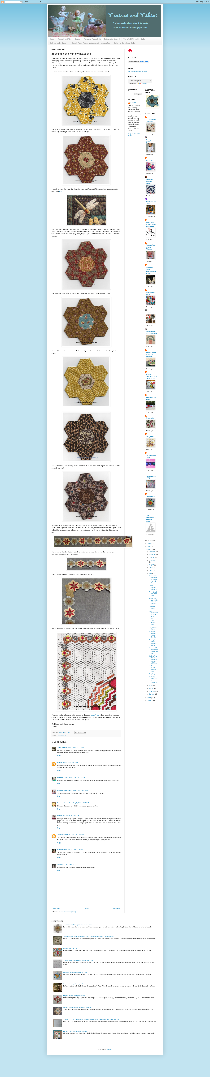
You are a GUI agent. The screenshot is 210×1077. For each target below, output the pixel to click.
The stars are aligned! (153, 628)
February (152, 691)
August (151, 565)
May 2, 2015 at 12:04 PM (75, 835)
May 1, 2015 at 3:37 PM (76, 748)
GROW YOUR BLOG (70, 948)
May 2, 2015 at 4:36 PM (69, 864)
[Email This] (75, 732)
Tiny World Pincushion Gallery (134, 39)
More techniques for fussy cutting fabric (153, 614)
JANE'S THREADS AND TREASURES (151, 377)
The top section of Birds (153, 622)
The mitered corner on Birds (153, 593)
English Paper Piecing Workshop (74, 996)
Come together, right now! (153, 587)
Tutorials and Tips (64, 39)
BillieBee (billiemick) (64, 790)
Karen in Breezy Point (64, 803)
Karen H (133, 102)
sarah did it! (150, 313)
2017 (149, 543)
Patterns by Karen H (112, 39)
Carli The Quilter (63, 777)
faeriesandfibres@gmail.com (137, 71)
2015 (149, 549)
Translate (144, 84)
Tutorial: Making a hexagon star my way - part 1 (78, 960)
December (152, 552)
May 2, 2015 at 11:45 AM (71, 816)
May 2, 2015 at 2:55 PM (75, 849)
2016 (149, 546)
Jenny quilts (150, 418)
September (152, 560)
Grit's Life (149, 160)
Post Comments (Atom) (68, 912)
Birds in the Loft (61, 735)
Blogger (109, 1049)
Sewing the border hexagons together (153, 642)
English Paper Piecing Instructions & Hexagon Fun (91, 43)
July (150, 568)
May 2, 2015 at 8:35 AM (71, 762)
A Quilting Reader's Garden (149, 181)
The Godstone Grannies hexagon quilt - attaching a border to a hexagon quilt (88, 937)
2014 (149, 698)
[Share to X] (80, 732)
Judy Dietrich (62, 835)
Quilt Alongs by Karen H (59, 43)
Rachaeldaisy (62, 849)
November (152, 554)
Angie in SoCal (62, 748)
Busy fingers (153, 674)
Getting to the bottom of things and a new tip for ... (153, 579)
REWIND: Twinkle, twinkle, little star (152, 634)
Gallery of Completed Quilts (124, 43)
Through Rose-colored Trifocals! (151, 247)
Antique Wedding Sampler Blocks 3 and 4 (77, 1007)
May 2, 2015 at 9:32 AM (77, 777)
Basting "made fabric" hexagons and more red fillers (153, 659)
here (60, 191)
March (151, 688)
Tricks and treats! (152, 607)
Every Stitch (150, 437)
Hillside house (151, 497)
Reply (59, 756)
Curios (77, 39)
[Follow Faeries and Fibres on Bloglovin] (138, 63)
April (151, 685)
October (152, 557)
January (152, 694)
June (151, 570)
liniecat (59, 762)
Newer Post (56, 908)
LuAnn (59, 816)
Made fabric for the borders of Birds (153, 668)
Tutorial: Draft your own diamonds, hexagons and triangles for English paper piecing (91, 1019)
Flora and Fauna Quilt (92, 39)
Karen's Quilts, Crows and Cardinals (151, 354)
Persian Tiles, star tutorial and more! (75, 1031)
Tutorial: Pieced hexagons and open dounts (77, 925)
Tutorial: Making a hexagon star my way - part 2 (78, 984)
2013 (149, 700)
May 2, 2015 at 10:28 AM (81, 803)
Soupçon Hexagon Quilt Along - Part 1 (75, 972)
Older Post (116, 908)
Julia (59, 864)
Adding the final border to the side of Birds (153, 601)
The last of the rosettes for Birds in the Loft (153, 650)
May (150, 573)
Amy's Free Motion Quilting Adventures (151, 224)
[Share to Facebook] (82, 732)
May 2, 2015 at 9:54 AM (80, 790)
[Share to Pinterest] (85, 732)
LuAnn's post (95, 715)
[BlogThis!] (78, 732)
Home (52, 39)
